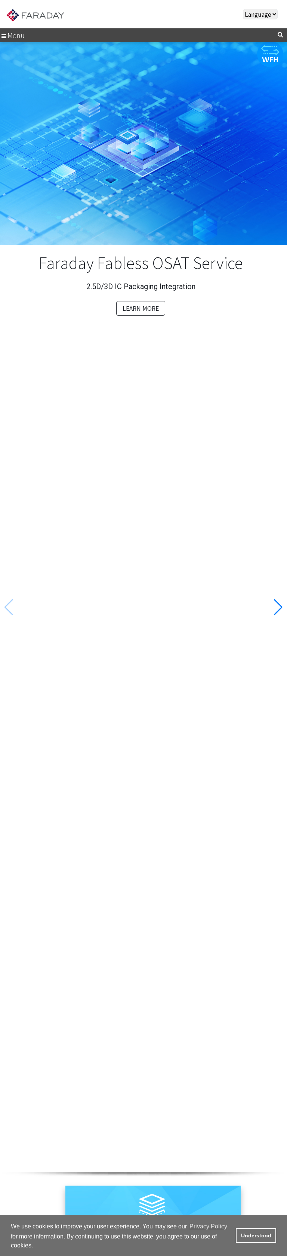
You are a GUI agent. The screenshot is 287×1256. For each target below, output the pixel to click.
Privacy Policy (208, 1226)
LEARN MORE (141, 308)
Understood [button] (256, 1235)
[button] (278, 607)
